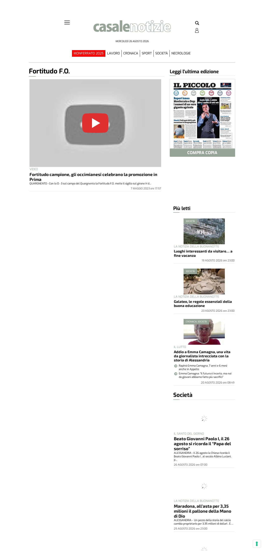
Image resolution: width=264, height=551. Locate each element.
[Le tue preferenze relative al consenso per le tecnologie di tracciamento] (257, 544)
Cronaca (130, 53)
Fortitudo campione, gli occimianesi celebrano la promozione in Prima (93, 177)
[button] (197, 23)
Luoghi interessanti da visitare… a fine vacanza (203, 253)
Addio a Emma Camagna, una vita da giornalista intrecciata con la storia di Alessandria (202, 355)
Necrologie (181, 53)
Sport (147, 53)
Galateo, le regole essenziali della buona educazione (203, 303)
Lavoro (113, 53)
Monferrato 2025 (89, 53)
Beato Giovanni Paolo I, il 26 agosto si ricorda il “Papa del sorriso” (202, 443)
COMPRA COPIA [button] (202, 153)
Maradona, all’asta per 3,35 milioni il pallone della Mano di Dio (202, 510)
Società (161, 53)
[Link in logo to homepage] (132, 29)
